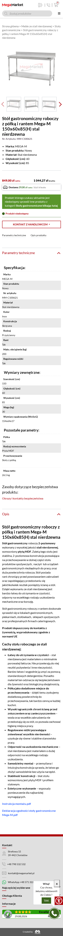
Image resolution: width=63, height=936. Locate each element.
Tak (46, 900)
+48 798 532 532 (16, 864)
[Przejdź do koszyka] (55, 5)
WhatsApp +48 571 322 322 (23, 882)
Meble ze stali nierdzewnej (36, 26)
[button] (31, 224)
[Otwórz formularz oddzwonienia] (54, 913)
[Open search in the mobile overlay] (27, 13)
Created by (28, 931)
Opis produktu (38, 235)
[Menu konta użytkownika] (40, 5)
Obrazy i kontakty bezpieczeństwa (22, 498)
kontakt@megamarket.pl (21, 873)
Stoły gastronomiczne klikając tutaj (37, 205)
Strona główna (10, 26)
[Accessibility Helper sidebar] (59, 901)
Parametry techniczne (14, 235)
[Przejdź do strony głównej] (12, 5)
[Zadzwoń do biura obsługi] (48, 5)
